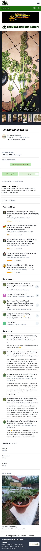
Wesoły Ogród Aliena (13, 318)
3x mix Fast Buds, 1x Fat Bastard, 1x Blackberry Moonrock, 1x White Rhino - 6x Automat (20, 286)
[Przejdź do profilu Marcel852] (4, 323)
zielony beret (11, 296)
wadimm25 (9, 529)
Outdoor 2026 (11, 322)
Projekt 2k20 (7, 155)
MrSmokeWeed (16, 135)
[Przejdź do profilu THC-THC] (4, 266)
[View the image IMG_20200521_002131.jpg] (30, 118)
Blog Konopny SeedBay (25, 231)
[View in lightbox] (20, 71)
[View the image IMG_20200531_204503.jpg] (15, 118)
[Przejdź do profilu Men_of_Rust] (4, 284)
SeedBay (13, 231)
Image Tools (33, 108)
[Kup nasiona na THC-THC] (20, 17)
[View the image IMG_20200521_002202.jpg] (25, 118)
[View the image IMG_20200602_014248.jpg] (4, 118)
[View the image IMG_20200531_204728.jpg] (9, 118)
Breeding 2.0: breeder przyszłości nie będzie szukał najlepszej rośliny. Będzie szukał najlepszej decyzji (23, 214)
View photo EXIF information (20, 164)
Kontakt (23, 536)
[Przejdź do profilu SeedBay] (4, 226)
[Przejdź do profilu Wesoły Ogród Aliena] (4, 314)
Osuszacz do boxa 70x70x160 (17, 294)
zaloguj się (26, 190)
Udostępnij (10, 174)
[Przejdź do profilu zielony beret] (4, 295)
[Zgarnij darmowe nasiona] (20, 27)
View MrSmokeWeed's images (16, 139)
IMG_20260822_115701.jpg (10, 527)
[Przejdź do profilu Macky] (4, 212)
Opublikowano (29, 356)
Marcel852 (10, 324)
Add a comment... (10, 200)
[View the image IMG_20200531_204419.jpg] (20, 118)
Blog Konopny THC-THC (26, 269)
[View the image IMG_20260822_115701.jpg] (20, 500)
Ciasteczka (31, 536)
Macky (13, 218)
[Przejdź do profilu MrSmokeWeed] (4, 136)
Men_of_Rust (11, 290)
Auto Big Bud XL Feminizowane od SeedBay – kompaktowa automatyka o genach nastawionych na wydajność (21, 227)
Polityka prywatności (12, 536)
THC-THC (14, 269)
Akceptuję (34, 544)
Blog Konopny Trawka (23, 218)
